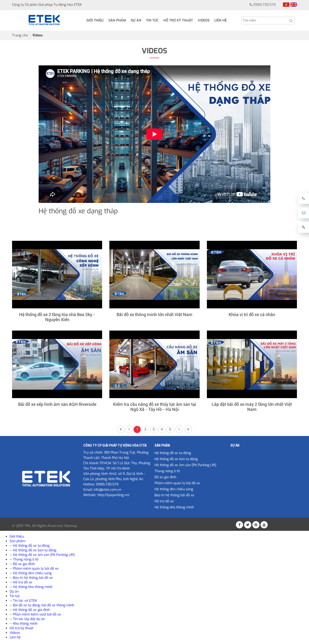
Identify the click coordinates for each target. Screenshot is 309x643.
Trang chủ (20, 35)
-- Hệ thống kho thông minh (31, 587)
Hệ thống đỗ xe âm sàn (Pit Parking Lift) (185, 465)
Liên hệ (220, 20)
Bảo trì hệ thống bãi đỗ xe (174, 495)
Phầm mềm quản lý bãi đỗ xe (177, 483)
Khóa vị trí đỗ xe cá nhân (252, 314)
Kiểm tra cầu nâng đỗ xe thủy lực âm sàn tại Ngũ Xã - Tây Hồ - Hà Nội (154, 407)
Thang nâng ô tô (167, 471)
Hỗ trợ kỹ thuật (178, 20)
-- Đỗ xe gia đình (22, 564)
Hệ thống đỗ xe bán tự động (176, 459)
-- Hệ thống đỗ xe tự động (29, 545)
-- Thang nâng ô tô (24, 559)
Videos (204, 20)
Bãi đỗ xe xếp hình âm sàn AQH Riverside (57, 404)
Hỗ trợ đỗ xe (164, 501)
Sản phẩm (117, 20)
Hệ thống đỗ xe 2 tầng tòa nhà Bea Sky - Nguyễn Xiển (57, 317)
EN (293, 4)
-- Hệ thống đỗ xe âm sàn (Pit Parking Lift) (42, 555)
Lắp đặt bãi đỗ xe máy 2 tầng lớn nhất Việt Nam (252, 407)
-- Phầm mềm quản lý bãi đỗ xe (34, 568)
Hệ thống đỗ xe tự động (172, 453)
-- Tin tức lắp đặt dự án (27, 619)
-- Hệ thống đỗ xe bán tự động (33, 550)
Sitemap (70, 526)
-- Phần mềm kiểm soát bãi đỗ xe (35, 614)
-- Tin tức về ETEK (23, 600)
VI (286, 4)
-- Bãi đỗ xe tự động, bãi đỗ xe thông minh (42, 605)
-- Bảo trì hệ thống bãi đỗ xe (31, 577)
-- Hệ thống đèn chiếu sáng (31, 573)
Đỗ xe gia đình (165, 477)
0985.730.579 (264, 4)
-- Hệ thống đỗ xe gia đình (30, 610)
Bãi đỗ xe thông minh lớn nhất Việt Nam (154, 314)
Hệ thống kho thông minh (174, 507)
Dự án (136, 20)
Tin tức (152, 20)
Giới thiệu (95, 20)
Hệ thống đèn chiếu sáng (173, 489)
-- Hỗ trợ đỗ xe (21, 582)
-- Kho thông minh (23, 623)
